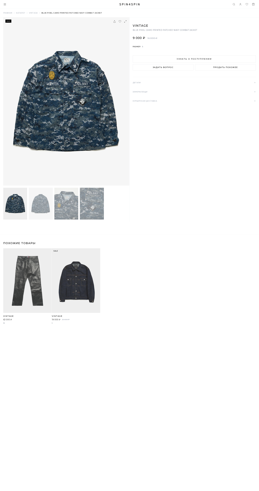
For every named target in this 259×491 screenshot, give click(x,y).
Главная (7, 13)
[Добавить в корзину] (48, 309)
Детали (194, 82)
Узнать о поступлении (194, 59)
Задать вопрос (163, 67)
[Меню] (5, 4)
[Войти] (240, 4)
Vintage (33, 13)
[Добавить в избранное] (120, 21)
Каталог (20, 13)
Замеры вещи (194, 91)
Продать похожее (225, 67)
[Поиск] (233, 4)
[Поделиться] (114, 21)
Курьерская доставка (194, 101)
